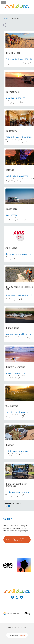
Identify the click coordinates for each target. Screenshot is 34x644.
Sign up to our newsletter (18, 539)
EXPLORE (6, 18)
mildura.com (21, 635)
